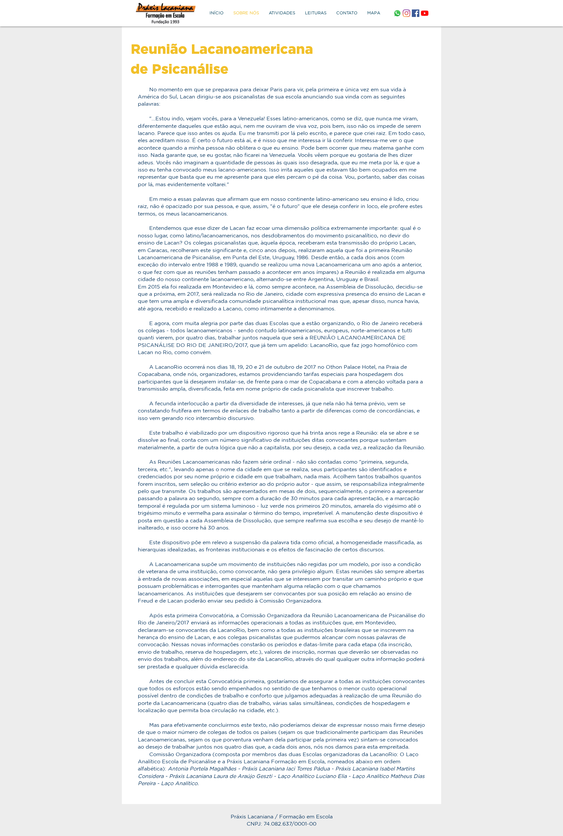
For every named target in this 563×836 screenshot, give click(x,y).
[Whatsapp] (397, 13)
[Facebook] (415, 13)
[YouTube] (424, 13)
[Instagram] (406, 13)
